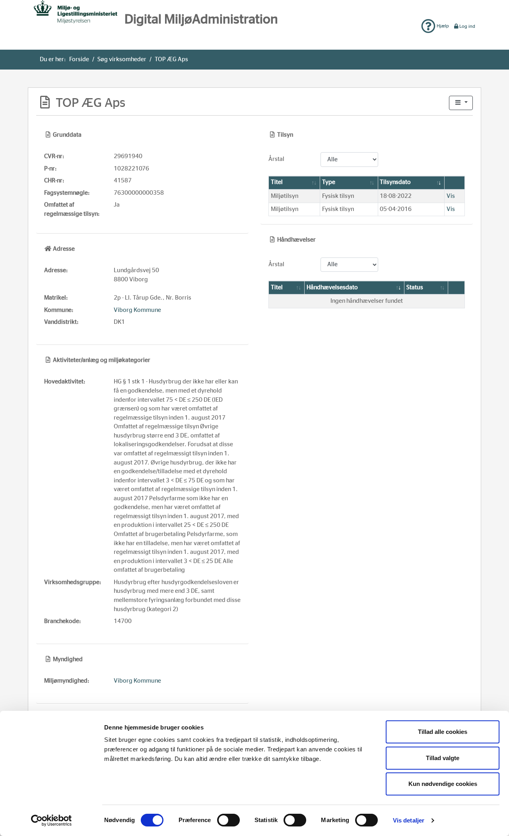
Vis (451, 196)
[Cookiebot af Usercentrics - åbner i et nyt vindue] (51, 820)
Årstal (276, 159)
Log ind (467, 26)
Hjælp (442, 25)
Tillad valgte (442, 758)
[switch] (228, 820)
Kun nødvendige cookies (442, 783)
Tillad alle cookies (442, 731)
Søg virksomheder (121, 59)
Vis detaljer (408, 820)
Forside (79, 59)
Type (328, 182)
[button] (461, 103)
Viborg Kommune (137, 310)
